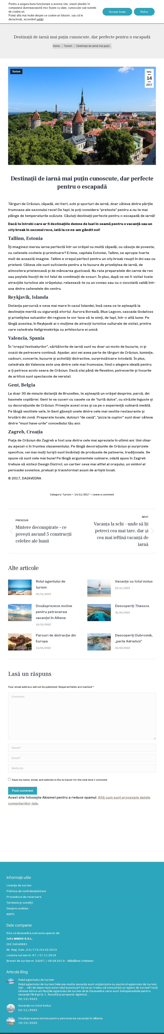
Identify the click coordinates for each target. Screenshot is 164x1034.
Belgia (28, 385)
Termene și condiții (19, 902)
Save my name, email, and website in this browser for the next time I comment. (60, 779)
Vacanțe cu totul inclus (134, 581)
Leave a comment (103, 494)
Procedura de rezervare (23, 897)
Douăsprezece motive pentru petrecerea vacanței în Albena (54, 612)
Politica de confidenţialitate (26, 891)
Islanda (40, 297)
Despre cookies (17, 908)
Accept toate (117, 11)
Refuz (144, 11)
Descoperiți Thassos (132, 606)
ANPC (10, 914)
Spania (36, 338)
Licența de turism (18, 885)
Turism (16, 71)
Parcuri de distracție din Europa (56, 638)
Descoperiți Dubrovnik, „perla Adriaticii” (134, 638)
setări (40, 19)
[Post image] (20, 587)
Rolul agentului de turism (50, 584)
